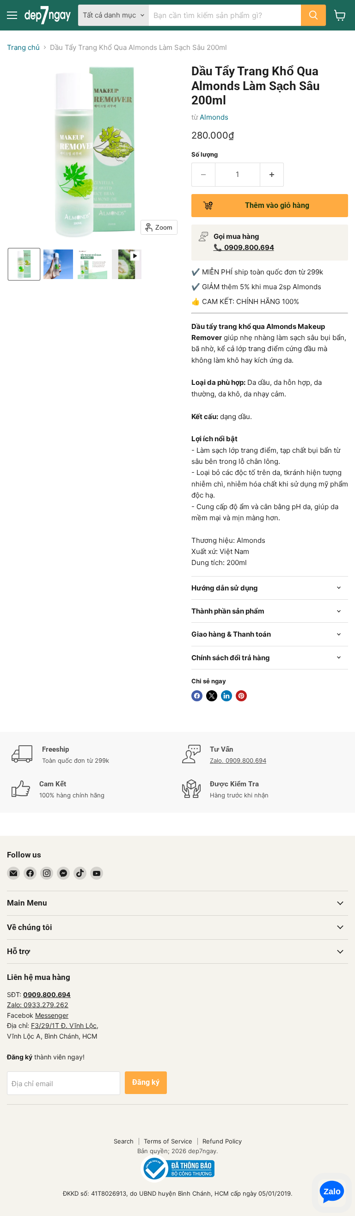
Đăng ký (145, 1082)
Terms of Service (168, 1141)
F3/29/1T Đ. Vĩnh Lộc (64, 1025)
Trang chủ (23, 47)
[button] (24, 264)
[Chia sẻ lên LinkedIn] (226, 695)
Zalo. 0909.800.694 (238, 760)
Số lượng (204, 154)
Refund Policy (222, 1141)
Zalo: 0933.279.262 (37, 1005)
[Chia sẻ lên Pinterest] (241, 695)
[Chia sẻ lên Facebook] (196, 695)
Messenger (51, 1015)
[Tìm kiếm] (313, 15)
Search (124, 1141)
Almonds (214, 117)
